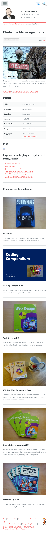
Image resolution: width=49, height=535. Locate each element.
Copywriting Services (29, 524)
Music (32, 526)
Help (15, 519)
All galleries (34, 91)
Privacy (20, 519)
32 (44, 41)
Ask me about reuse (29, 136)
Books (5, 526)
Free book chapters (15, 526)
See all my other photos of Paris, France (19, 171)
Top (4, 519)
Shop (18, 529)
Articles (26, 526)
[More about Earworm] (24, 213)
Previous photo (10, 166)
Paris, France (19, 24)
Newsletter (12, 524)
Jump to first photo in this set (15, 169)
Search (9, 519)
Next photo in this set (12, 164)
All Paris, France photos (21, 91)
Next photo (7, 91)
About (23, 529)
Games (11, 529)
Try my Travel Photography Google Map (19, 176)
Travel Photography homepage (16, 174)
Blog (19, 524)
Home (5, 24)
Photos (11, 24)
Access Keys (29, 519)
